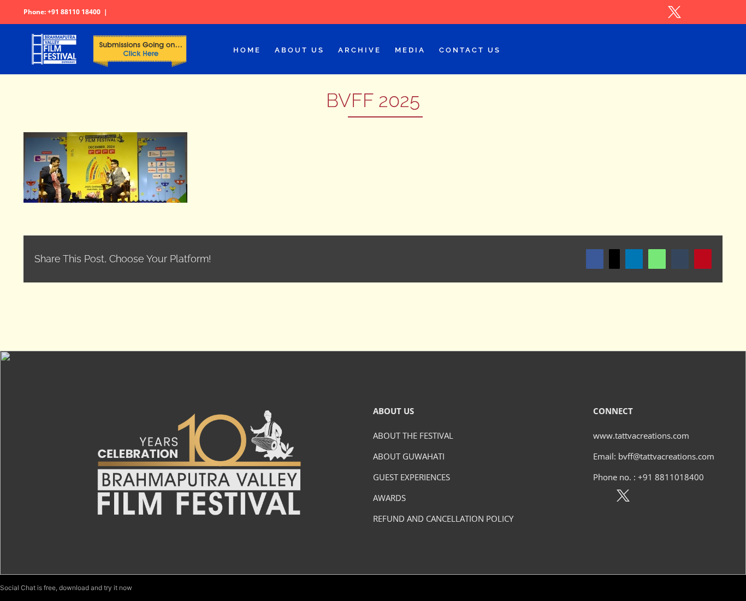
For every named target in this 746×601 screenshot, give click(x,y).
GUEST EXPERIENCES (411, 477)
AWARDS (389, 497)
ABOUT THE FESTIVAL (413, 435)
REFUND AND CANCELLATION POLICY (443, 518)
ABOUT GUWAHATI (409, 456)
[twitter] (623, 498)
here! (141, 588)
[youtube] (670, 498)
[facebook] (599, 498)
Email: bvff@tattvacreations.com (653, 456)
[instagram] (647, 498)
